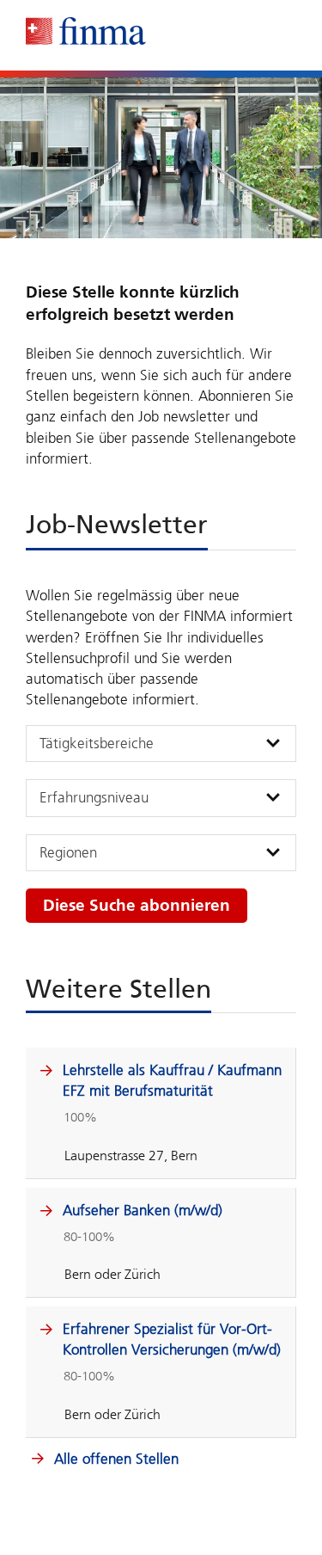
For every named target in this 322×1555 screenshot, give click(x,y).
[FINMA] (86, 31)
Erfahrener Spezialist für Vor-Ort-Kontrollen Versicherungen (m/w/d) (172, 1339)
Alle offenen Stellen (114, 1458)
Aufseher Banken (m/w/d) (142, 1210)
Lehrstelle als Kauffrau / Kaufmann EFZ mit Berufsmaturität (172, 1080)
